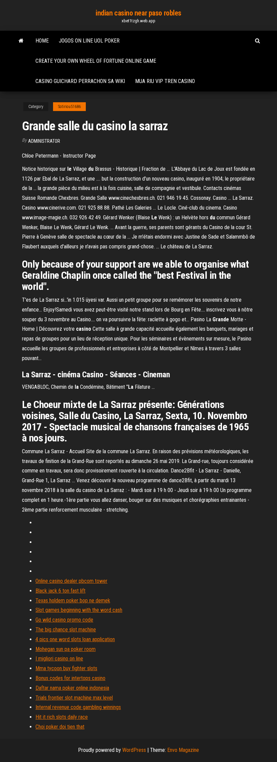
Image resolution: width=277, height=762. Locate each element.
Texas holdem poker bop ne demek (72, 600)
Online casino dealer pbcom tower (71, 581)
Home (42, 40)
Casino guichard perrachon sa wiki (80, 81)
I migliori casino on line (59, 658)
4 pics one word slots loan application (75, 639)
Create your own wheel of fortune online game (95, 61)
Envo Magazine (183, 750)
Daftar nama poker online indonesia (72, 688)
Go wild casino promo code (64, 620)
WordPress (134, 750)
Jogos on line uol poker (89, 40)
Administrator (44, 141)
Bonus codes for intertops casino (70, 678)
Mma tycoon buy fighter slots (66, 668)
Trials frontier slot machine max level (74, 698)
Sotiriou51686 (69, 106)
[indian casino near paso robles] (21, 41)
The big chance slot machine (65, 629)
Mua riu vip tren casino (165, 81)
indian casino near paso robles (138, 13)
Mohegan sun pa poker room (65, 649)
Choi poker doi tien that (59, 727)
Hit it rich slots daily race (61, 717)
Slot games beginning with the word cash (78, 610)
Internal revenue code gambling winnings (78, 707)
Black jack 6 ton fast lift (60, 591)
